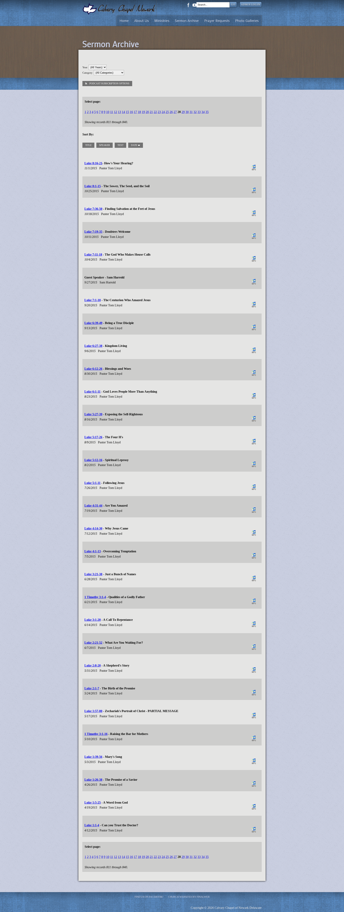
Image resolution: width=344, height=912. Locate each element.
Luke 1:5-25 (92, 802)
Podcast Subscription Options (109, 83)
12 (115, 112)
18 (139, 112)
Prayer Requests (217, 20)
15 (127, 112)
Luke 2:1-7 (91, 688)
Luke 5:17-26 (93, 437)
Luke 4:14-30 (93, 528)
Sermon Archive (187, 20)
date (134, 145)
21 (151, 112)
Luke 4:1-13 (92, 551)
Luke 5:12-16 (93, 460)
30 (187, 112)
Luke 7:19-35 (93, 231)
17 (135, 112)
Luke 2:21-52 (93, 642)
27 (175, 112)
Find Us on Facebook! (149, 896)
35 (207, 112)
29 (183, 112)
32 (195, 112)
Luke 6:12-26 (93, 368)
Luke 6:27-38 (93, 345)
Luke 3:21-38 (93, 574)
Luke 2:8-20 (92, 665)
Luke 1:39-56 (93, 756)
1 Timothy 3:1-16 (96, 734)
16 (131, 112)
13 (119, 112)
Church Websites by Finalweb (189, 896)
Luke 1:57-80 (93, 711)
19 (143, 112)
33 (199, 112)
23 (159, 112)
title (88, 145)
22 (155, 112)
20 (147, 112)
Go (233, 4)
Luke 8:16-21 (93, 163)
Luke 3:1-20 (92, 619)
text (120, 145)
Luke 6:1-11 (92, 391)
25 (167, 112)
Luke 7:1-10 (92, 300)
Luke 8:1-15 (92, 186)
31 (191, 112)
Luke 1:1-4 (91, 825)
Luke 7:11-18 (93, 254)
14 (123, 112)
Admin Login (250, 4)
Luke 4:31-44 (93, 505)
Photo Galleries (247, 20)
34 (203, 112)
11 (111, 112)
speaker (104, 145)
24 (163, 112)
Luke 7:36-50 (93, 208)
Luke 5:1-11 (92, 483)
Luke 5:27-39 (93, 414)
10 (107, 112)
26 (171, 112)
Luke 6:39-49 (93, 323)
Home (124, 20)
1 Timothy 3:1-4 (95, 597)
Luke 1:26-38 (93, 779)
